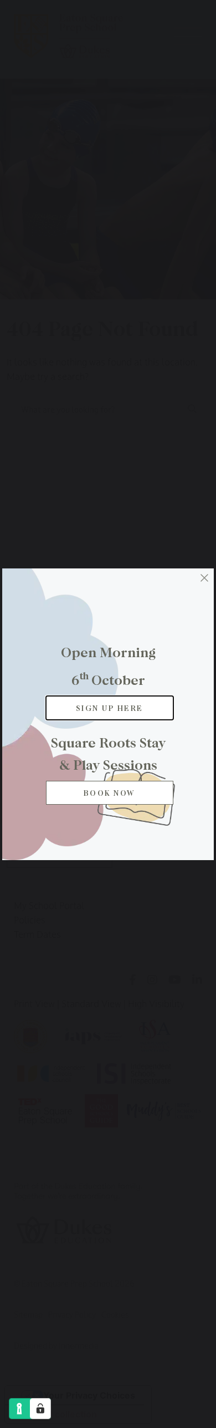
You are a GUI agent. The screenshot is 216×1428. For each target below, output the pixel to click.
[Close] (204, 577)
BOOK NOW (110, 792)
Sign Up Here (109, 708)
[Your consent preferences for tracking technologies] (40, 1408)
